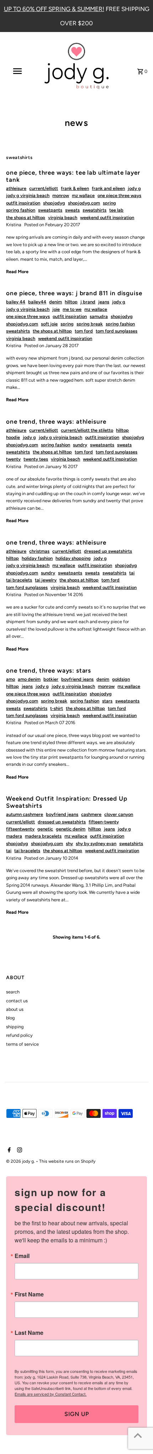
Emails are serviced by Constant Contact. (50, 1394)
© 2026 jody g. (21, 1161)
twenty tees (35, 459)
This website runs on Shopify (67, 1161)
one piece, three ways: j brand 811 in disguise (74, 293)
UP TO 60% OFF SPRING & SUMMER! (54, 8)
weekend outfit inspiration (107, 217)
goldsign (121, 679)
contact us (17, 1000)
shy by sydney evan (96, 843)
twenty (13, 459)
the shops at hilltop (25, 217)
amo (10, 679)
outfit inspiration (23, 203)
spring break (89, 324)
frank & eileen (75, 188)
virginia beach (62, 217)
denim (55, 301)
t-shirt (56, 708)
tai (131, 572)
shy (69, 843)
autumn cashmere (24, 814)
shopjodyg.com (84, 203)
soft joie (49, 324)
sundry (80, 444)
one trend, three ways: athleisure (56, 421)
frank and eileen (108, 188)
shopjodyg (54, 203)
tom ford (84, 331)
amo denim (29, 679)
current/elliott (43, 188)
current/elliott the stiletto (87, 430)
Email (22, 1256)
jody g (134, 188)
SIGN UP (76, 1414)
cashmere (91, 814)
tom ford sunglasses (116, 331)
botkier (50, 679)
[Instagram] (18, 1150)
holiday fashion (37, 558)
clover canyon (118, 814)
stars (107, 701)
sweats (72, 210)
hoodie (13, 437)
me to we (72, 309)
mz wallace (83, 195)
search (13, 991)
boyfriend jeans (77, 679)
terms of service (22, 1044)
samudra (99, 316)
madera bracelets (43, 836)
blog (10, 1017)
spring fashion (20, 210)
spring (109, 203)
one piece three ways (119, 195)
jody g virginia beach (27, 195)
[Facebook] (8, 1150)
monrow (60, 195)
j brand (87, 301)
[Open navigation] (18, 71)
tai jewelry (46, 580)
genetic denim (70, 829)
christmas (39, 551)
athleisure (16, 188)
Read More (17, 271)
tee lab (116, 210)
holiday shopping (73, 558)
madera (14, 836)
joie (56, 309)
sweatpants (50, 210)
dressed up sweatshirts (108, 551)
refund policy (19, 1035)
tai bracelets (19, 580)
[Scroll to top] (138, 1435)
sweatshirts (94, 210)
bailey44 (37, 301)
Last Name (29, 1333)
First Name (29, 1294)
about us (14, 1009)
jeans (103, 301)
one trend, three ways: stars (48, 670)
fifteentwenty (20, 829)
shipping (14, 1026)
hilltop (71, 301)
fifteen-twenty (104, 821)
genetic (45, 829)
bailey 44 (15, 301)
